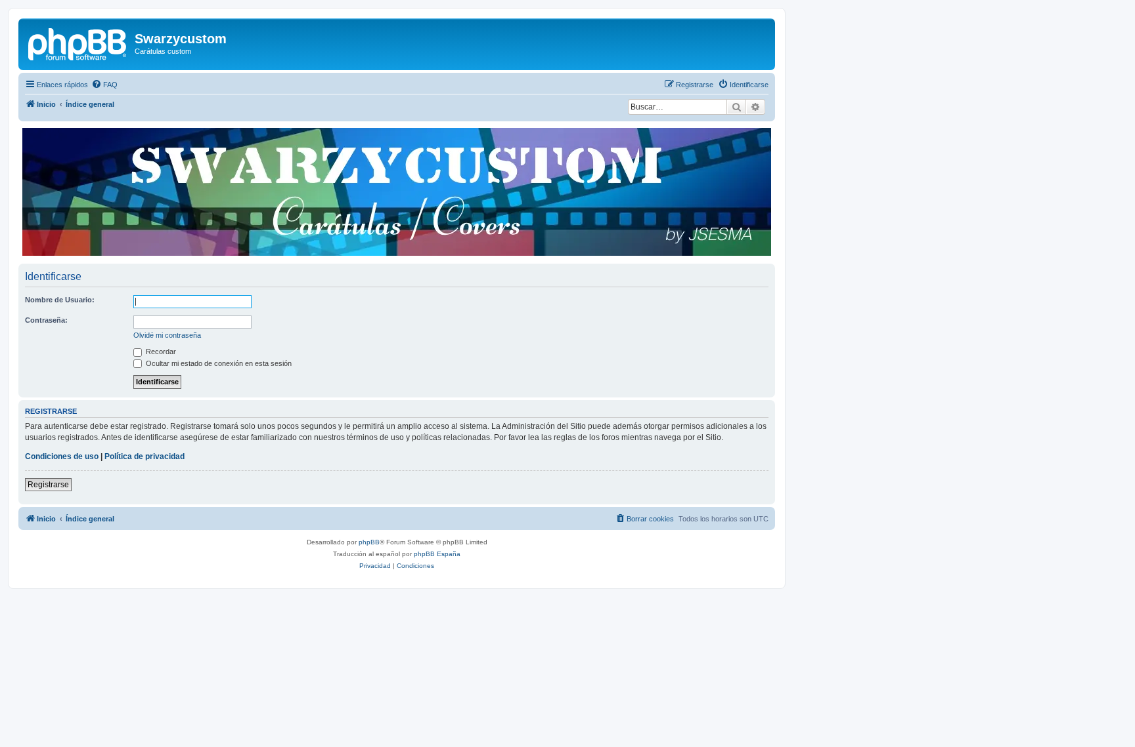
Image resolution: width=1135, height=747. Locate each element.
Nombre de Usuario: (60, 300)
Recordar (160, 351)
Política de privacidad (144, 456)
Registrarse (48, 484)
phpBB (369, 542)
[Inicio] (78, 43)
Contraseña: (46, 320)
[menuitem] (104, 84)
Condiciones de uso (62, 456)
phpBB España (437, 553)
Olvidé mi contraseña (167, 335)
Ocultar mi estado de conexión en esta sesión (218, 363)
